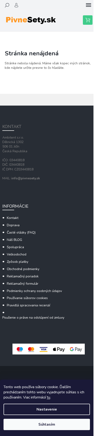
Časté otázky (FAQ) (21, 232)
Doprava (13, 225)
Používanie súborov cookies (27, 298)
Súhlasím (46, 424)
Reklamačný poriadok (23, 276)
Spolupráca (15, 247)
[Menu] (88, 5)
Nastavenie (46, 409)
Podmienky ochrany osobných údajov (34, 291)
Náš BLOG (14, 240)
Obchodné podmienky (23, 269)
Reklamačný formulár (22, 283)
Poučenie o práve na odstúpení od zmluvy (33, 317)
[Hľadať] (7, 5)
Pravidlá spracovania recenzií (28, 305)
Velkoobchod (16, 254)
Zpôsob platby (17, 261)
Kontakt (12, 218)
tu (48, 397)
